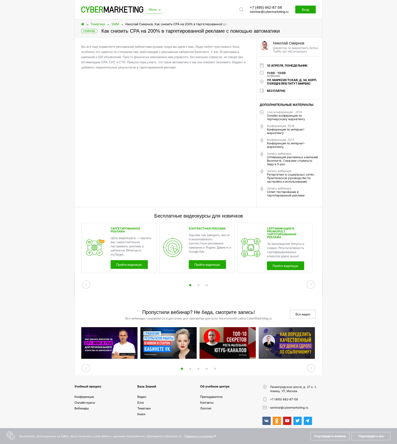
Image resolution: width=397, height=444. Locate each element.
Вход (305, 9)
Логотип (205, 408)
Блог (140, 402)
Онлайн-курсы (84, 402)
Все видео (302, 314)
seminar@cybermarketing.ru (269, 11)
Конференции (84, 397)
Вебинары (81, 408)
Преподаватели (211, 397)
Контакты (207, 402)
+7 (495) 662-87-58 (266, 7)
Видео (141, 397)
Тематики (98, 24)
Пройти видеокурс (129, 264)
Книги (141, 414)
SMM (115, 24)
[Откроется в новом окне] (266, 421)
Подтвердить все (371, 436)
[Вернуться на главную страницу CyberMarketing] (112, 11)
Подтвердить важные (330, 436)
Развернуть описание (198, 436)
